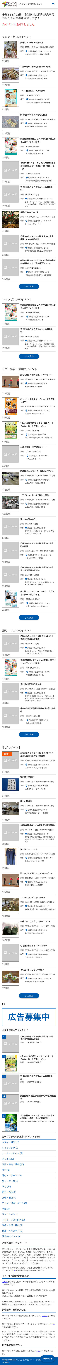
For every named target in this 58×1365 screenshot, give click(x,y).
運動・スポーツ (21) (12, 1175)
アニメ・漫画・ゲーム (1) (14, 1203)
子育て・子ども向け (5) (13, 1219)
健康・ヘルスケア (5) (12, 1230)
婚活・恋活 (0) (9, 1192)
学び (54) (6, 1186)
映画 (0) (6, 1208)
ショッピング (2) (10, 1147)
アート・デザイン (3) (12, 1153)
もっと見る (29, 286)
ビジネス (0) (8, 1158)
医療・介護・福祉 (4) (12, 1225)
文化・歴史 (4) (9, 1197)
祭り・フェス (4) (10, 1180)
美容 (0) (6, 1169)
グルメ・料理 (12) (10, 1142)
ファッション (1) (10, 1214)
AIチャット (48, 1358)
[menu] (53, 4)
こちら (12, 1270)
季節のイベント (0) (11, 1236)
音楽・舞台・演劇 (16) (13, 1164)
